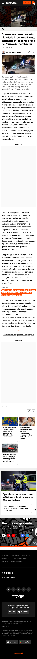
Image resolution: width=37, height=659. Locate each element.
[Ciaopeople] (18, 653)
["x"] (18, 535)
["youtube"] (13, 535)
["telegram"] (27, 535)
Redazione (5, 562)
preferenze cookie (17, 562)
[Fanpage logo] (11, 3)
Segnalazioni (14, 555)
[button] (33, 52)
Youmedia (5, 555)
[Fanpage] (18, 596)
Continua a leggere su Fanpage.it (18, 334)
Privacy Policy (25, 555)
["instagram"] (8, 535)
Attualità (4, 406)
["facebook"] (23, 535)
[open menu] (2, 3)
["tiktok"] (4, 535)
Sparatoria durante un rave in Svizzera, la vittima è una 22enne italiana (18, 497)
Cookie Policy (6, 558)
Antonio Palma (16, 52)
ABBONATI (26, 2)
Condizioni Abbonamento (21, 558)
